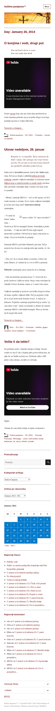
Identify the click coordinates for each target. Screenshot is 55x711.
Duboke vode (12, 561)
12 (47, 524)
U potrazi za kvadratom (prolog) (26, 621)
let (14, 441)
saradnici (7, 331)
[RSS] (7, 697)
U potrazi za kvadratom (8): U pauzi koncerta (25, 597)
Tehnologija (17, 439)
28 (14, 540)
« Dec (6, 545)
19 (47, 530)
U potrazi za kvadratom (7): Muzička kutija (24, 601)
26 (47, 535)
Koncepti (38, 435)
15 (21, 530)
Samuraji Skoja (11, 684)
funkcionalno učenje (36, 439)
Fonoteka (38, 135)
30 (27, 540)
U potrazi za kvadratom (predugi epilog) (23, 572)
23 (27, 535)
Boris (12, 327)
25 (41, 535)
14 (14, 530)
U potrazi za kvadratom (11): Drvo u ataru (24, 587)
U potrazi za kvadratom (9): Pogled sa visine (25, 594)
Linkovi (8, 690)
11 (41, 524)
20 (8, 535)
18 (41, 530)
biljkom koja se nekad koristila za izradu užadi (22, 183)
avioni (25, 439)
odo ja (18, 441)
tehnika (24, 441)
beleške (39, 327)
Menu (47, 7)
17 (34, 530)
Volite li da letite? (17, 341)
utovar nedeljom (18, 331)
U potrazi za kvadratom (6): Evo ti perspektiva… (26, 605)
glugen (45, 327)
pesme (12, 113)
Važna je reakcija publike (17, 579)
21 (14, 535)
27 (8, 540)
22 (21, 535)
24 (34, 535)
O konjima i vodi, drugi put (24, 43)
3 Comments (30, 331)
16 (27, 530)
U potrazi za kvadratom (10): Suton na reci (24, 590)
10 (34, 524)
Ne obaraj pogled (14, 576)
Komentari (30, 327)
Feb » (13, 545)
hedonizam (8, 441)
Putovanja (8, 439)
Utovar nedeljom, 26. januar (24, 149)
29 (21, 540)
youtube (31, 441)
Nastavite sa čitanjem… (13, 128)
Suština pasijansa (16, 135)
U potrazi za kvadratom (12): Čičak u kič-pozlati (26, 583)
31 (34, 540)
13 (8, 530)
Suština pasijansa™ (15, 6)
